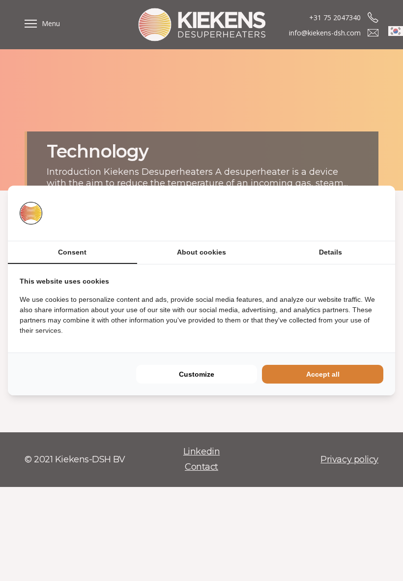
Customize (196, 374)
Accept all (323, 374)
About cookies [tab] (201, 252)
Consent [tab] (72, 252)
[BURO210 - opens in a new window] (346, 213)
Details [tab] (330, 252)
